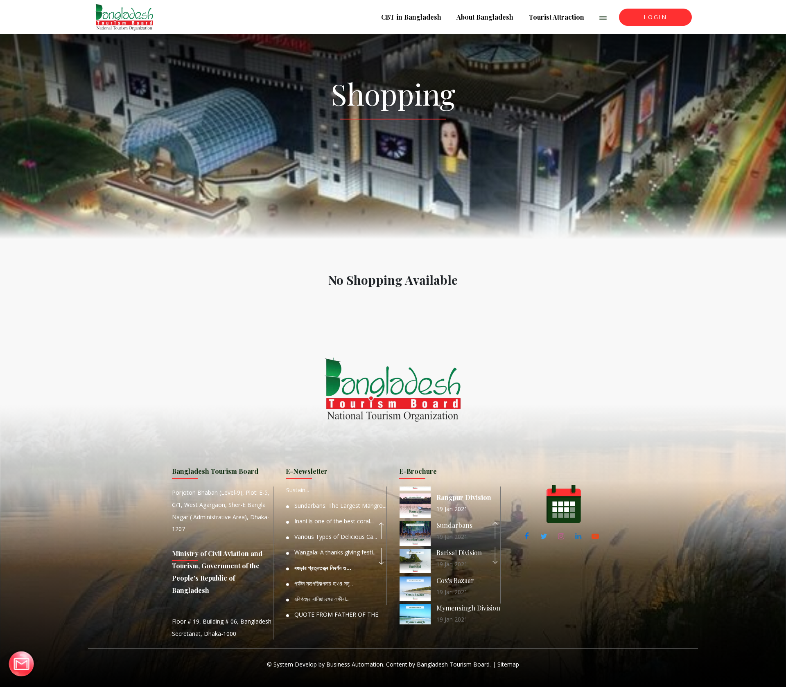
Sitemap (508, 664)
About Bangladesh (484, 17)
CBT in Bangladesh (411, 17)
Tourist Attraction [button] (556, 17)
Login (655, 17)
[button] (603, 17)
